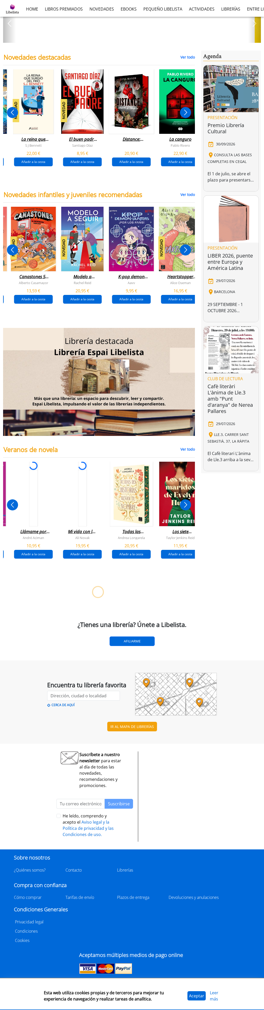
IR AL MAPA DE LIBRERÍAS (132, 726)
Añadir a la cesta (33, 162)
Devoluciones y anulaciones (194, 897)
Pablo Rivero (180, 145)
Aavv (131, 282)
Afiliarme (132, 641)
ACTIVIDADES (201, 9)
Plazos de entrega (133, 897)
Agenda (212, 56)
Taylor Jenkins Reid (180, 537)
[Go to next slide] (185, 112)
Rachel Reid (82, 282)
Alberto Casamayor (33, 282)
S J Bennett (33, 145)
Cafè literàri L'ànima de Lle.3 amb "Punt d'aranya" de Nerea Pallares (230, 399)
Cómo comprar (28, 897)
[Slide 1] (128, 37)
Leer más (214, 996)
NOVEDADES (101, 9)
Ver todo (187, 57)
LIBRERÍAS (230, 9)
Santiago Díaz (82, 145)
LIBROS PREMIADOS (64, 9)
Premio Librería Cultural (226, 128)
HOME (32, 9)
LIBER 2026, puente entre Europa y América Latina (230, 261)
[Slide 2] (135, 37)
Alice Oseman (180, 282)
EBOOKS (129, 9)
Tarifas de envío (79, 897)
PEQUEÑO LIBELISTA (162, 9)
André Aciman (33, 537)
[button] (9, 23)
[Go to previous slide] (12, 112)
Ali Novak (82, 537)
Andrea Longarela (131, 537)
